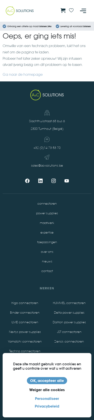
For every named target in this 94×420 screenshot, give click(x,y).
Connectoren (47, 204)
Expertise (47, 232)
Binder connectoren (25, 313)
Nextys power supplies (25, 332)
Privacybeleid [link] (47, 406)
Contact (47, 271)
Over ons (47, 252)
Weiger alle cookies (47, 390)
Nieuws (47, 261)
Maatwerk (47, 223)
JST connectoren (69, 332)
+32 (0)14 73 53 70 (47, 148)
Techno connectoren (24, 351)
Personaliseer (47, 398)
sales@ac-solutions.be (47, 165)
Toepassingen (47, 242)
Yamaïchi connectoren (25, 341)
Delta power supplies (69, 313)
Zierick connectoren (69, 341)
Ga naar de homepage (23, 74)
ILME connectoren (24, 322)
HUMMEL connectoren (69, 303)
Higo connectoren (24, 303)
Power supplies (47, 213)
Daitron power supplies (69, 322)
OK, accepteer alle (47, 380)
